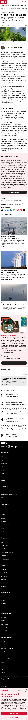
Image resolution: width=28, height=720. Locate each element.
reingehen (3, 586)
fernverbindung (5, 573)
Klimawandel (4, 507)
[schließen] (25, 690)
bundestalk (3, 569)
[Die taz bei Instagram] (15, 447)
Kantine (3, 665)
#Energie (16, 200)
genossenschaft (5, 545)
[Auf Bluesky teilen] (8, 210)
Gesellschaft (4, 463)
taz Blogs (3, 641)
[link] (2, 5)
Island (2, 490)
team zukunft (4, 596)
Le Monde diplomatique (7, 648)
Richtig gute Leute (5, 504)
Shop (2, 669)
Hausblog (3, 521)
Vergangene (4, 627)
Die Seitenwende (5, 525)
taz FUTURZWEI (5, 645)
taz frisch (3, 600)
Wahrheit (3, 480)
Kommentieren (10, 204)
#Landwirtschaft (9, 200)
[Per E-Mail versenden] (2, 210)
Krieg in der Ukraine (6, 501)
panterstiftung (4, 555)
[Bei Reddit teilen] (21, 210)
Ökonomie (12, 8)
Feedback (3, 683)
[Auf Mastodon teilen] (5, 210)
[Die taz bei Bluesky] (12, 447)
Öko (7, 8)
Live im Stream (4, 624)
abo (2, 542)
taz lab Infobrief (5, 607)
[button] (26, 2)
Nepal (2, 497)
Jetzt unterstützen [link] (14, 192)
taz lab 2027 (4, 631)
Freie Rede (3, 583)
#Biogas (2, 200)
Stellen (2, 528)
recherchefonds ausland (7, 552)
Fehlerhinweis (18, 204)
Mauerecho (4, 579)
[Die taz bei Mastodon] (9, 447)
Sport (2, 470)
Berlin (2, 473)
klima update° (4, 576)
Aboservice (4, 686)
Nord (2, 477)
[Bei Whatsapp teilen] (14, 210)
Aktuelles (3, 518)
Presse (2, 531)
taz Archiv (3, 651)
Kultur (2, 467)
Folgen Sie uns (4, 446)
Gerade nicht (20, 690)
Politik (2, 456)
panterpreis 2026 (5, 559)
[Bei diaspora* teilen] (17, 210)
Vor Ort (3, 620)
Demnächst (4, 617)
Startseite (3, 8)
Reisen (2, 662)
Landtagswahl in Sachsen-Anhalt (9, 494)
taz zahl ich (3, 549)
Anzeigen (3, 672)
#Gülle (20, 200)
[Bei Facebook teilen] (11, 210)
